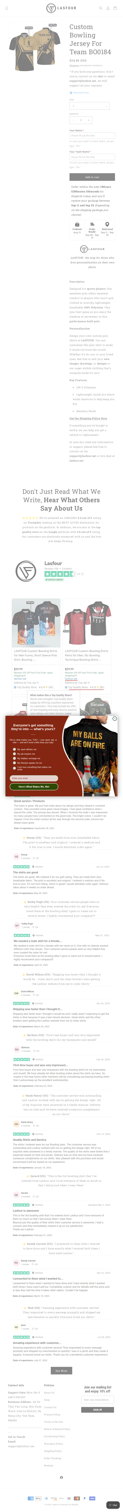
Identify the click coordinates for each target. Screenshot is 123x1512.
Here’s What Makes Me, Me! (34, 786)
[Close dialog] (115, 719)
